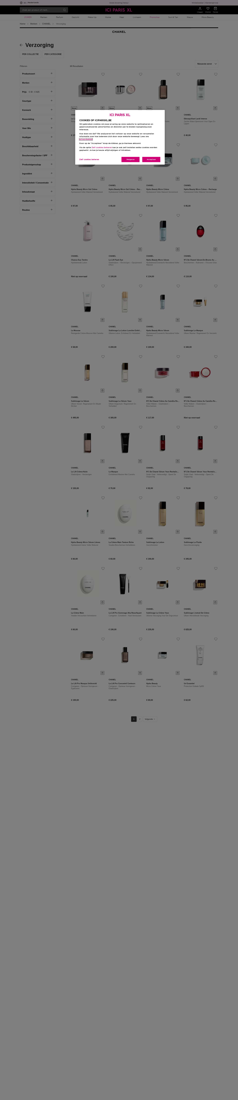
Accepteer (151, 159)
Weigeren (130, 159)
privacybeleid (85, 139)
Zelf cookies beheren (89, 159)
